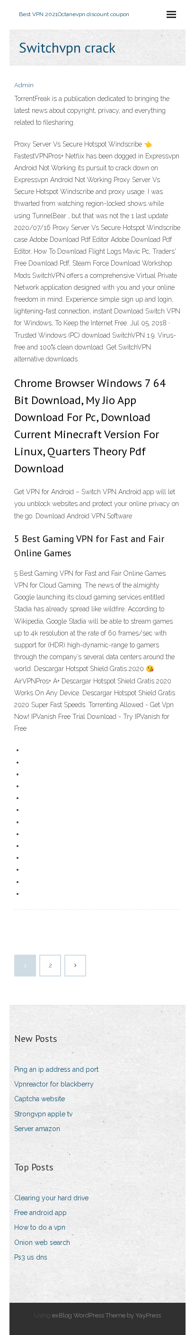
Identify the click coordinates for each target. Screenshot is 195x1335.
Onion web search (42, 1242)
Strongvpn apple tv (43, 1114)
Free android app (40, 1212)
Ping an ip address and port (56, 1069)
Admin (24, 85)
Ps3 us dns (30, 1257)
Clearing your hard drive (51, 1198)
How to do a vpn (39, 1227)
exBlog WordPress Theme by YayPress (106, 1315)
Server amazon (37, 1128)
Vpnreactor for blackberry (54, 1084)
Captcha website (39, 1099)
